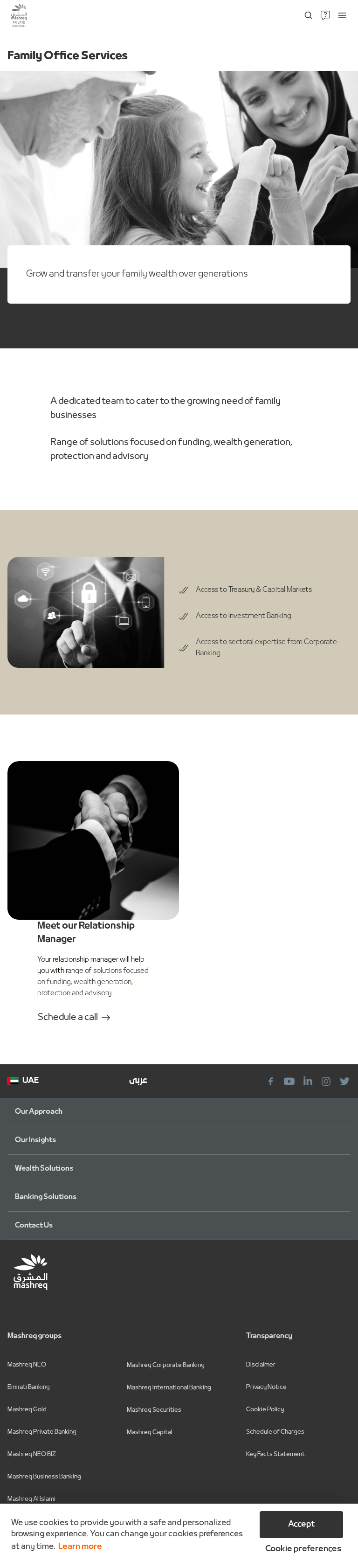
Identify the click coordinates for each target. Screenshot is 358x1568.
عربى (138, 1080)
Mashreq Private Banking (41, 1432)
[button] (301, 1549)
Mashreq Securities (154, 1410)
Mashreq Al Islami (31, 1499)
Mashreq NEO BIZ (31, 1454)
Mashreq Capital (149, 1432)
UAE (30, 1080)
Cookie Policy (265, 1410)
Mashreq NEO (26, 1365)
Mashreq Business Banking (44, 1477)
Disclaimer (260, 1365)
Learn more (80, 1546)
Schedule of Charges (275, 1432)
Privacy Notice (266, 1387)
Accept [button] (301, 1524)
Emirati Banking (28, 1387)
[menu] (342, 15)
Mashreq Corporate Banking (166, 1365)
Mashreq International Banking (169, 1388)
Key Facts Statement (275, 1454)
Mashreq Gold (27, 1410)
